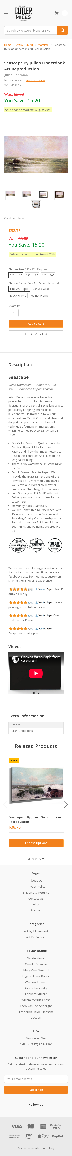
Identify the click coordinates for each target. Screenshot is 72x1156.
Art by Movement (36, 931)
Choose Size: (28, 269)
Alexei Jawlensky (36, 988)
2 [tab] (33, 859)
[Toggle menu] (6, 13)
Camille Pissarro (36, 964)
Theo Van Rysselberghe (36, 1006)
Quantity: (14, 306)
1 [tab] (29, 859)
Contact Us (36, 898)
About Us (36, 880)
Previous (5, 804)
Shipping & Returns (36, 892)
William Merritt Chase (36, 1000)
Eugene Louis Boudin (36, 976)
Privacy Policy (36, 886)
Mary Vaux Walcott (36, 970)
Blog (36, 904)
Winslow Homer (36, 982)
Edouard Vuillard (36, 994)
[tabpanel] (36, 804)
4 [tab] (40, 859)
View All (36, 1018)
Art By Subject (36, 937)
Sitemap (36, 910)
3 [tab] (36, 859)
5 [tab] (43, 859)
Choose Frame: (34, 283)
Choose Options (36, 843)
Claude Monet (36, 958)
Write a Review (35, 80)
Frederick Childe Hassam (36, 1012)
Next (66, 804)
